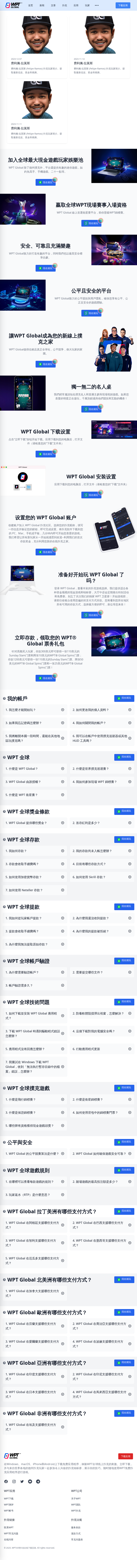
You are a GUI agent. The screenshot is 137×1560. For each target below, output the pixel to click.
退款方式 (76, 1533)
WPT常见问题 (11, 1533)
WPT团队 (76, 1504)
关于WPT (76, 1498)
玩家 (87, 5)
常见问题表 (77, 1539)
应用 (76, 5)
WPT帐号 (9, 1510)
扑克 (64, 5)
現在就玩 (46, 183)
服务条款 (76, 1527)
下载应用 (123, 5)
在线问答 (8, 1539)
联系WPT (9, 1527)
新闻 (42, 5)
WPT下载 (9, 1498)
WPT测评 (9, 1504)
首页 (30, 5)
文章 (53, 5)
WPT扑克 (76, 1510)
